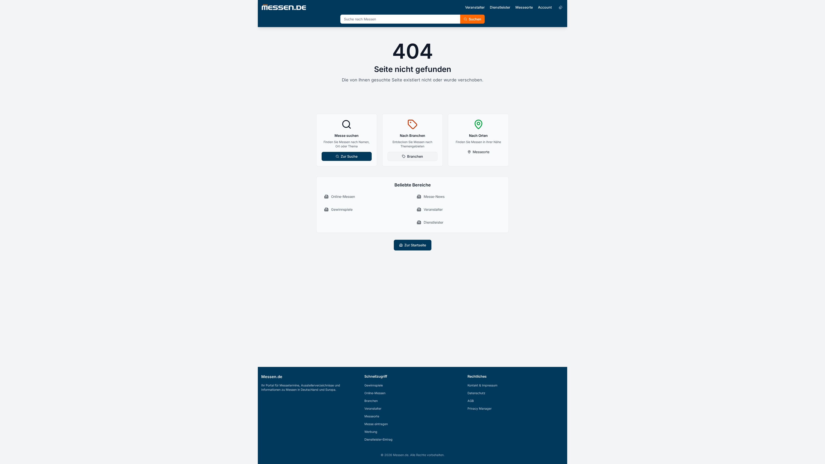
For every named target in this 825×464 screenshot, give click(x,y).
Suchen (475, 19)
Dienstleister (500, 7)
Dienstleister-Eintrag (378, 439)
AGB (471, 401)
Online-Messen (374, 393)
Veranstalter (475, 7)
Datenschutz (476, 393)
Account (545, 7)
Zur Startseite (415, 245)
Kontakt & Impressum (482, 385)
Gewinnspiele (373, 385)
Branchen (415, 156)
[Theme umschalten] (560, 7)
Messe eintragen (376, 424)
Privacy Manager (480, 408)
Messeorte (524, 7)
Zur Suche (349, 156)
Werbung (370, 431)
